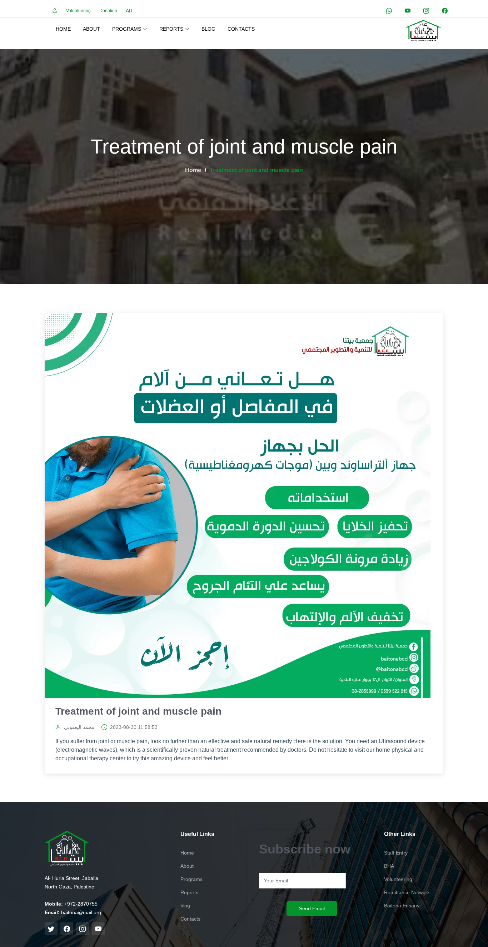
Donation (108, 10)
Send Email (312, 908)
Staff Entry (396, 852)
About (91, 29)
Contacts (241, 29)
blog (208, 29)
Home (63, 29)
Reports (189, 892)
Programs (191, 879)
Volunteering (78, 10)
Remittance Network (407, 892)
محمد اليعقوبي (79, 727)
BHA (389, 865)
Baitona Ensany (401, 905)
